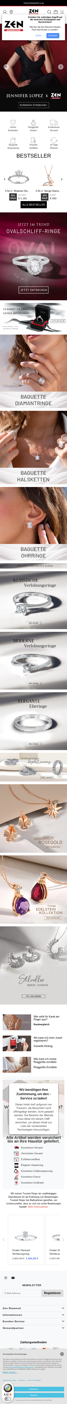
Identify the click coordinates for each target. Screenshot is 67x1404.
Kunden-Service (14, 1321)
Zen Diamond (12, 1308)
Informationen (12, 1314)
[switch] (8, 1399)
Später (38, 35)
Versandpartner (13, 1328)
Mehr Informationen (37, 1206)
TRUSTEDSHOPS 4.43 (33, 3)
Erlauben (52, 35)
